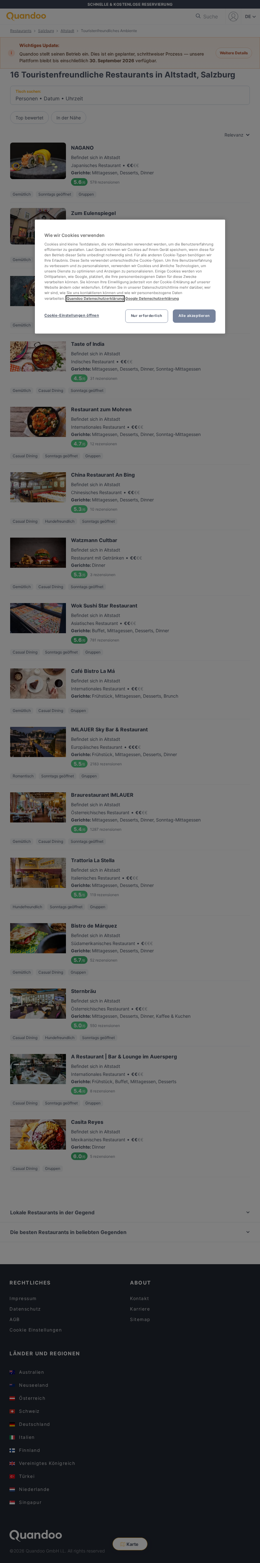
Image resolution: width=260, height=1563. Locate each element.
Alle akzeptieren (194, 315)
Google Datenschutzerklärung (152, 298)
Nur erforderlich (146, 315)
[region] (130, 276)
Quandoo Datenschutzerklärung (95, 298)
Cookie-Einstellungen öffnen (71, 315)
